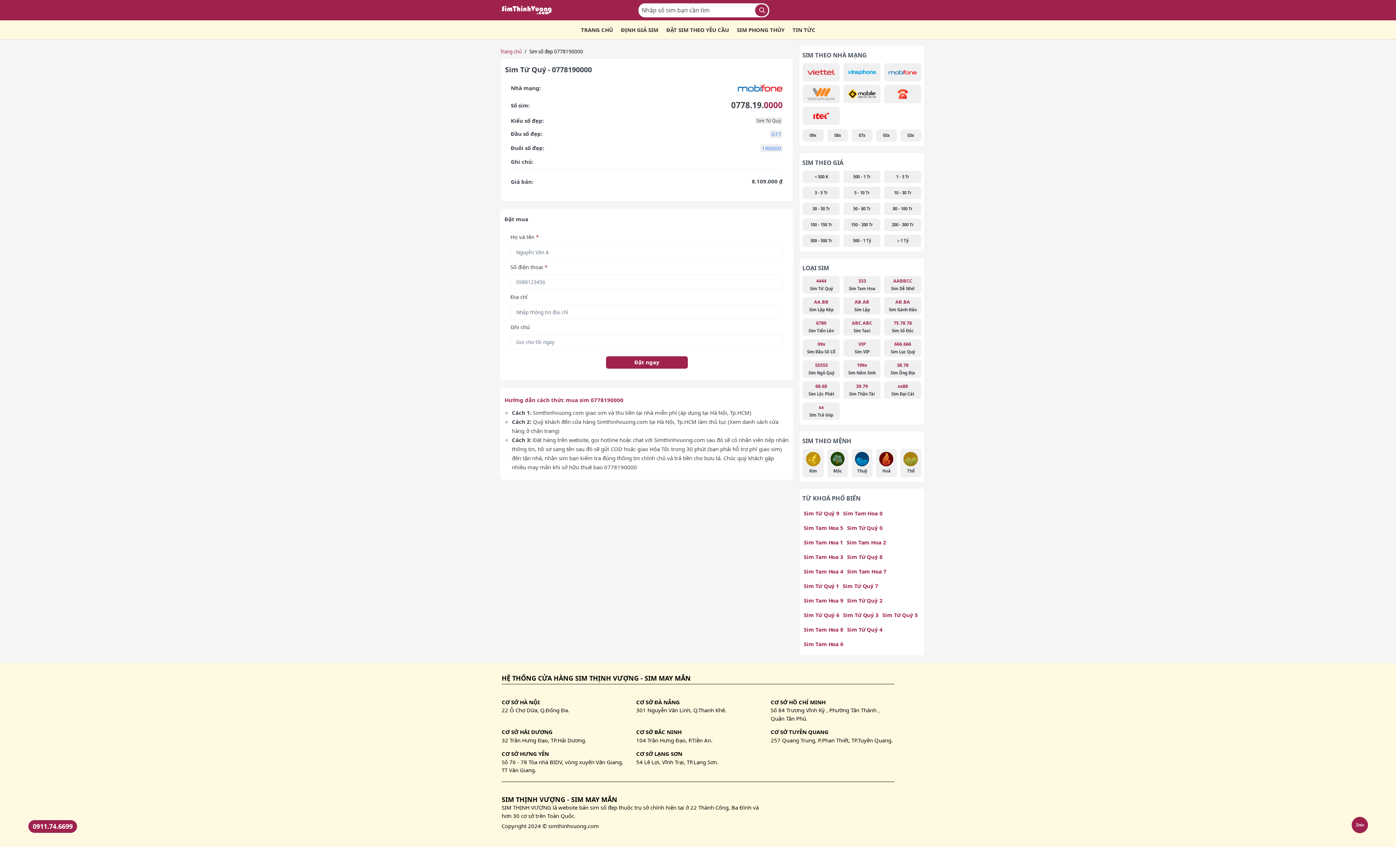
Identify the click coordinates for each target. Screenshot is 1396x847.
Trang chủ (511, 51)
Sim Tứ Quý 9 (821, 513)
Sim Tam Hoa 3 (823, 556)
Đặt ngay (646, 362)
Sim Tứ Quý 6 (821, 615)
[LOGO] (529, 10)
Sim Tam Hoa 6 (823, 644)
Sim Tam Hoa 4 (823, 571)
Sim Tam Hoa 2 (866, 542)
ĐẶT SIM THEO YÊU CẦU (697, 29)
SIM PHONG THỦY (761, 29)
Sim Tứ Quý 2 (864, 600)
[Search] (761, 10)
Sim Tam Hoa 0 (863, 513)
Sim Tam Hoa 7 (866, 571)
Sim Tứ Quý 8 (865, 556)
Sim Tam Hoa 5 (823, 527)
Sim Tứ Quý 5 (900, 615)
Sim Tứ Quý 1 (821, 585)
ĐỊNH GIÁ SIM (639, 29)
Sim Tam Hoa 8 (823, 629)
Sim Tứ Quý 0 (865, 527)
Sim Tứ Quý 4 (865, 629)
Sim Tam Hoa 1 (823, 542)
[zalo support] (1360, 825)
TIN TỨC (804, 29)
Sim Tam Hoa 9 (823, 600)
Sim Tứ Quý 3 (861, 615)
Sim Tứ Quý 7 (860, 585)
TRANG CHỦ (597, 29)
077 (776, 134)
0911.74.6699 (53, 826)
